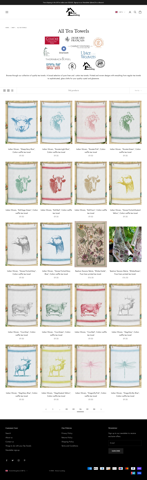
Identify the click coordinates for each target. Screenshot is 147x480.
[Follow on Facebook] (7, 460)
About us (9, 437)
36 (94, 409)
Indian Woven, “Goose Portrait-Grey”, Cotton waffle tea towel (21, 272)
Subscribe (116, 451)
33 (73, 409)
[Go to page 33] (45, 409)
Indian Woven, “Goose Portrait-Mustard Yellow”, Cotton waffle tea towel (125, 211)
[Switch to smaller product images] (8, 90)
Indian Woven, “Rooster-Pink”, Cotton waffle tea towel (90, 150)
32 (67, 409)
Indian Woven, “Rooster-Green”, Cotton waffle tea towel (125, 150)
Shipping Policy (68, 441)
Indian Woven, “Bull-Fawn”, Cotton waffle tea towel (91, 211)
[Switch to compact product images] (12, 90)
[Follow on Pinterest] (24, 460)
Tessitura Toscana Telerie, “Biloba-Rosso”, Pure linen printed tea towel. (125, 272)
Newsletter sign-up (13, 450)
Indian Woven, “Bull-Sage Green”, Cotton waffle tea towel (22, 211)
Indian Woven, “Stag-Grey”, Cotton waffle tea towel (125, 333)
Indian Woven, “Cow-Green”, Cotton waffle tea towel (56, 333)
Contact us (10, 441)
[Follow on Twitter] (12, 460)
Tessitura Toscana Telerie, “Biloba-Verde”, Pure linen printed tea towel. (90, 272)
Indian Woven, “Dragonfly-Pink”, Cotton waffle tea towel (90, 394)
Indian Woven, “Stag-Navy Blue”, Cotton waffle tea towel (21, 394)
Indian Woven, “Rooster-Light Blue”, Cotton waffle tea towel (56, 150)
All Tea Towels (21, 27)
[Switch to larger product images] (4, 90)
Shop (13, 27)
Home (7, 27)
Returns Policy (67, 437)
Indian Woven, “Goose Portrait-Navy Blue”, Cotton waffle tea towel (56, 272)
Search (8, 433)
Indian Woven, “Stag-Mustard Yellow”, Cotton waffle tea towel (56, 394)
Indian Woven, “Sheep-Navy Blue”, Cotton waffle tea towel (21, 150)
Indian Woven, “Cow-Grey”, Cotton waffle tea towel (21, 333)
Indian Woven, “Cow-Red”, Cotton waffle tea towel (91, 333)
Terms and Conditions (70, 445)
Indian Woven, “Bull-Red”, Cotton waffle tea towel (56, 211)
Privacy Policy (67, 433)
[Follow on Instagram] (18, 460)
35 (87, 409)
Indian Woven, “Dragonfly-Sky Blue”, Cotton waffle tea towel (125, 394)
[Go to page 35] (101, 409)
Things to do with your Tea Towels (18, 445)
